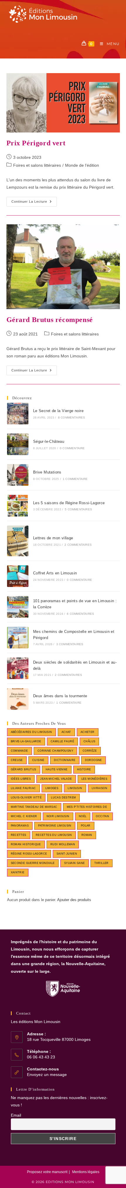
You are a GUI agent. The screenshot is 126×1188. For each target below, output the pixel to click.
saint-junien (67, 853)
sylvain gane (74, 863)
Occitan (102, 816)
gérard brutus (23, 769)
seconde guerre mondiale (33, 863)
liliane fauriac (23, 788)
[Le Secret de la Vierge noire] (18, 413)
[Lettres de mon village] (18, 541)
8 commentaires (71, 417)
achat (66, 732)
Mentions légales (85, 1172)
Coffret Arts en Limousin (55, 573)
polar (86, 825)
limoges (52, 788)
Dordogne (93, 760)
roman (86, 835)
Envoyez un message (47, 1074)
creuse (17, 760)
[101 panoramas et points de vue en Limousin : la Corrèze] (18, 607)
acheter (88, 732)
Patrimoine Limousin (54, 825)
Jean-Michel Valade (56, 778)
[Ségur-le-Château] (18, 444)
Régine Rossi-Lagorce (29, 853)
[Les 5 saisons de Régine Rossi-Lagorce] (18, 505)
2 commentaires (78, 544)
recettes (18, 835)
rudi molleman (62, 844)
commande (19, 750)
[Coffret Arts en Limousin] (18, 576)
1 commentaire (75, 479)
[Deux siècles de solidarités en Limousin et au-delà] (18, 668)
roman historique (26, 844)
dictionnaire (65, 760)
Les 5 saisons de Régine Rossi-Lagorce (69, 503)
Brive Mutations (47, 472)
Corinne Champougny (55, 750)
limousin (75, 788)
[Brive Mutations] (18, 475)
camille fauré (62, 741)
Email (16, 1115)
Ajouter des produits (74, 900)
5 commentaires (78, 509)
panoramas (20, 825)
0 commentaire (72, 448)
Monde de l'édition (82, 165)
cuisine (38, 760)
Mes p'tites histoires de (87, 806)
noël (83, 816)
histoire (84, 769)
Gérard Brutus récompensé (49, 319)
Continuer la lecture (34, 202)
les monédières (94, 778)
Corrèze (90, 750)
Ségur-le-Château (48, 441)
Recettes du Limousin (54, 835)
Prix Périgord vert (36, 143)
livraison (100, 788)
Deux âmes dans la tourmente (60, 696)
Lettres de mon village (53, 538)
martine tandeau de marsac (34, 806)
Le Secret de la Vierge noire (58, 411)
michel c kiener (24, 816)
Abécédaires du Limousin (31, 732)
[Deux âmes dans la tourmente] (18, 699)
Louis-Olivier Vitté (26, 797)
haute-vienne (57, 769)
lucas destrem (63, 797)
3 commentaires (70, 644)
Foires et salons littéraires (37, 165)
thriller (101, 863)
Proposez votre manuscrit (47, 1172)
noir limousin (58, 816)
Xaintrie (18, 872)
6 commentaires (80, 613)
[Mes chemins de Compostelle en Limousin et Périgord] (18, 637)
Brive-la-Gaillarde (26, 741)
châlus (89, 741)
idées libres (21, 778)
